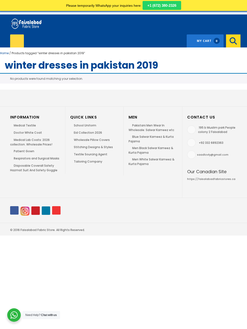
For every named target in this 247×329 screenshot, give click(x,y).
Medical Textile (25, 125)
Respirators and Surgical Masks (36, 158)
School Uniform (85, 125)
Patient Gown (24, 151)
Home (4, 53)
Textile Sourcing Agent (90, 154)
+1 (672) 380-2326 (161, 5)
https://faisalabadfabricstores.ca (211, 179)
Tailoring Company (88, 161)
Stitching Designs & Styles (93, 147)
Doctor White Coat (28, 133)
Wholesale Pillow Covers (92, 140)
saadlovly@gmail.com (212, 155)
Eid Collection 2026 (88, 133)
